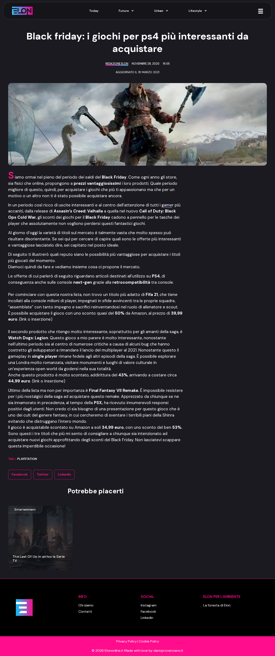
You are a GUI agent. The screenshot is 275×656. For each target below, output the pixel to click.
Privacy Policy (126, 641)
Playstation (27, 459)
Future (124, 11)
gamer (168, 205)
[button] (19, 474)
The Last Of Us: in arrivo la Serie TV (38, 558)
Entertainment (25, 509)
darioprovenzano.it (168, 650)
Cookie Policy (149, 641)
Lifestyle (195, 11)
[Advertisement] (229, 236)
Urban (158, 11)
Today (93, 11)
